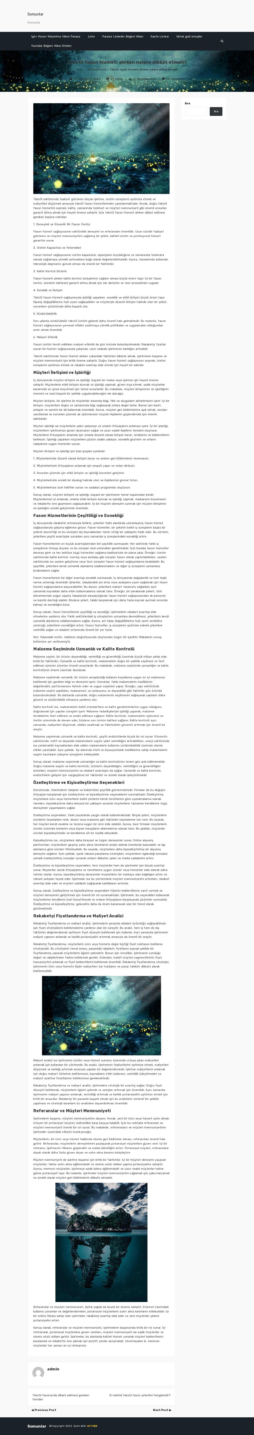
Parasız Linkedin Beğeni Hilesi (122, 36)
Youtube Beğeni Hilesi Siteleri (51, 46)
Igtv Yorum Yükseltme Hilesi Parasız (56, 36)
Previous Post (45, 1410)
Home (79, 69)
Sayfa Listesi (160, 36)
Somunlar (36, 14)
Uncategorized (96, 69)
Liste (91, 36)
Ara (187, 103)
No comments (175, 78)
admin (119, 78)
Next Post (160, 1410)
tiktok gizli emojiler (189, 36)
